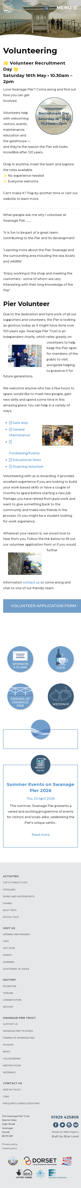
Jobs (6, 1096)
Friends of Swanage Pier (19, 1037)
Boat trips (10, 910)
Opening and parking (16, 934)
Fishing (7, 903)
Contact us (12, 1083)
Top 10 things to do (15, 882)
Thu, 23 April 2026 (40, 798)
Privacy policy (9, 1144)
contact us (31, 582)
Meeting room (12, 1065)
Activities (11, 876)
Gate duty (20, 423)
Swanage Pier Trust (19, 1017)
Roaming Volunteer (28, 466)
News (6, 1051)
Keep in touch (12, 1089)
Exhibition (9, 986)
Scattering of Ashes (16, 969)
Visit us (9, 928)
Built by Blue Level (65, 1136)
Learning (9, 962)
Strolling (9, 889)
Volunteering (12, 1058)
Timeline (8, 993)
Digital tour (11, 917)
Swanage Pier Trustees (18, 1031)
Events (7, 955)
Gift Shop (9, 948)
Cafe (6, 941)
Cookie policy (9, 1148)
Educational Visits (27, 460)
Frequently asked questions (21, 1103)
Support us (10, 1024)
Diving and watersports (18, 896)
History (9, 979)
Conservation (12, 1000)
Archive (8, 1006)
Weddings (9, 1072)
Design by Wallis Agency (65, 1131)
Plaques (8, 1044)
